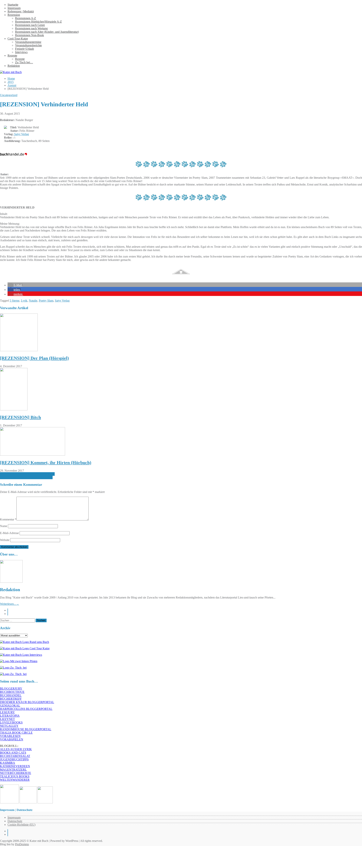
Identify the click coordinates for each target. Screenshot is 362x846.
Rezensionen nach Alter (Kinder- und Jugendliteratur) (47, 31)
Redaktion (14, 65)
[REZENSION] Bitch (20, 417)
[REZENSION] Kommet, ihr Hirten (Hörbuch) (45, 462)
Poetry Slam (46, 300)
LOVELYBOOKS (11, 722)
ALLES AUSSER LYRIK (16, 749)
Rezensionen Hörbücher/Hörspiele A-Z (38, 21)
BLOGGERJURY (11, 688)
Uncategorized (8, 95)
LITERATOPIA (10, 715)
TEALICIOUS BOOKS (14, 776)
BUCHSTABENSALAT (15, 756)
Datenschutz (15, 821)
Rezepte (12, 55)
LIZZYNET (7, 719)
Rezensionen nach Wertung (31, 28)
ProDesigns (22, 844)
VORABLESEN (10, 736)
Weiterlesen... (9, 603)
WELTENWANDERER (15, 779)
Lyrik (24, 300)
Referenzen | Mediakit (21, 11)
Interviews (21, 52)
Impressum (14, 8)
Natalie (33, 300)
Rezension (14, 14)
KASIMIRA (7, 762)
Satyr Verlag (21, 134)
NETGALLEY (9, 725)
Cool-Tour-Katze (18, 38)
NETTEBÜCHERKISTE (15, 773)
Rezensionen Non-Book (29, 35)
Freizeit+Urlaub (24, 48)
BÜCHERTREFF (11, 698)
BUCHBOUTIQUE (12, 692)
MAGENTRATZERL (13, 769)
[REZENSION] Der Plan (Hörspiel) (34, 358)
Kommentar (8, 519)
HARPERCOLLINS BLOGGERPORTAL (26, 708)
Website (4, 540)
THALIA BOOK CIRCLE (16, 732)
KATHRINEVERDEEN (15, 766)
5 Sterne (14, 300)
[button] (15, 285)
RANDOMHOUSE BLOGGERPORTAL (25, 729)
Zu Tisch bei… (24, 62)
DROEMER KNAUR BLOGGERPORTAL (27, 702)
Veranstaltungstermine (28, 42)
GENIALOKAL (10, 705)
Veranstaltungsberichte (28, 45)
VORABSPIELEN (11, 739)
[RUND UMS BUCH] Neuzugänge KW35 (26, 477)
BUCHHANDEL (10, 695)
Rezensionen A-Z (25, 18)
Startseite (13, 4)
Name (3, 526)
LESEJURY (7, 712)
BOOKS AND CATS (13, 752)
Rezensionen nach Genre (30, 25)
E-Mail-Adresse (9, 533)
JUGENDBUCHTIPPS (14, 759)
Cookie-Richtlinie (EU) (21, 824)
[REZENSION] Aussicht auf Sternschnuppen (27, 474)
